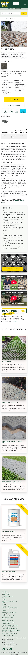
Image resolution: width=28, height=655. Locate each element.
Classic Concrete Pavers (9, 612)
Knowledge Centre (7, 596)
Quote (4, 599)
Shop (7, 19)
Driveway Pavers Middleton (10, 628)
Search (24, 13)
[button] (4, 34)
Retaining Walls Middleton (10, 627)
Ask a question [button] (14, 105)
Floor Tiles (5, 618)
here (15, 321)
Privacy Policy (6, 606)
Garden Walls (6, 623)
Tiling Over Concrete (8, 620)
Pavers (4, 610)
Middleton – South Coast (14, 8)
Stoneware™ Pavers (8, 617)
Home (3, 19)
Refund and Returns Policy (10, 607)
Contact (4, 604)
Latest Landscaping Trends (10, 625)
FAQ (3, 603)
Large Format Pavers (8, 614)
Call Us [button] (16, 4)
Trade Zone (5, 594)
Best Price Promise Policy (9, 601)
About (4, 598)
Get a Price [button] (14, 99)
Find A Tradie (6, 593)
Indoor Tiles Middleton (8, 635)
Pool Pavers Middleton (9, 632)
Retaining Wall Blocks (8, 622)
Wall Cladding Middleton (9, 633)
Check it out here (12, 269)
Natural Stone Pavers (8, 615)
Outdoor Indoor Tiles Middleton (11, 630)
